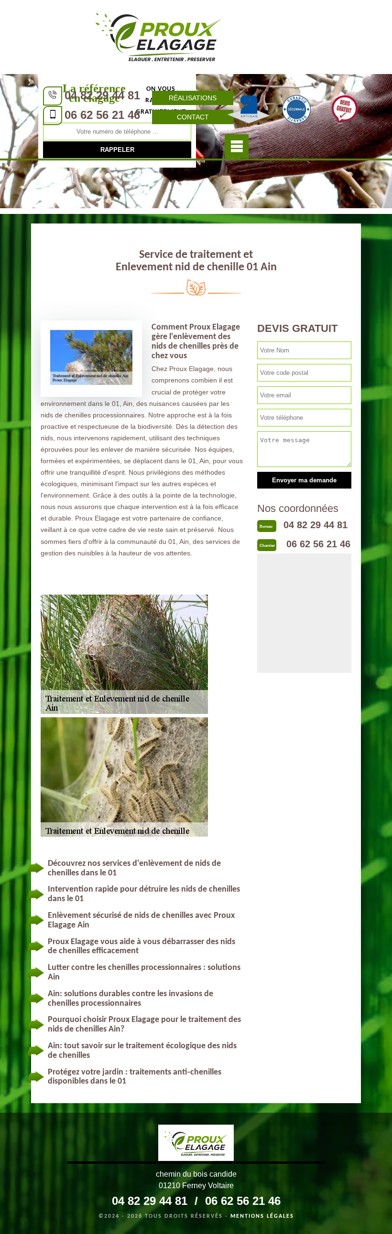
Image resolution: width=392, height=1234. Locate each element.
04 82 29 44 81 (102, 95)
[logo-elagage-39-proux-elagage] (196, 1144)
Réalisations (193, 98)
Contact (193, 117)
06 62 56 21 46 (102, 114)
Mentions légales (262, 1216)
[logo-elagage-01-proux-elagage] (158, 36)
